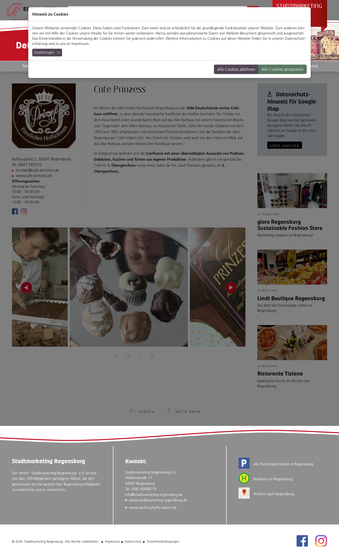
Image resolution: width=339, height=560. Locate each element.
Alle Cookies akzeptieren (283, 69)
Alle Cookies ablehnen (236, 69)
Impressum (80, 43)
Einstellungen (44, 52)
